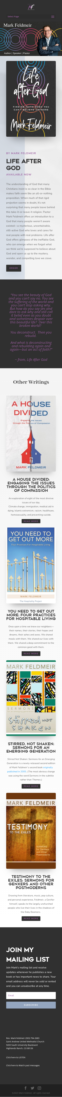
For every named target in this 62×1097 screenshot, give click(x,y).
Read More (31, 521)
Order (13, 268)
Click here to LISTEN (15, 1057)
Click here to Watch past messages (23, 1065)
